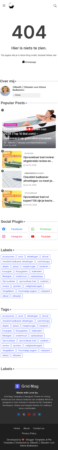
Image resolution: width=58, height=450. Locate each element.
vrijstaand (45, 291)
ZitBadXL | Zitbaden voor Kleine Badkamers (29, 88)
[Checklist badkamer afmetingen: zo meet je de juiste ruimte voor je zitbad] (12, 179)
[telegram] (39, 414)
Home (18, 95)
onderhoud (21, 276)
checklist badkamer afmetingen (17, 261)
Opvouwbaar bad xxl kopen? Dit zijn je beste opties (37, 199)
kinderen (44, 266)
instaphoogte (29, 266)
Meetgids (7, 276)
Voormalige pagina (27, 291)
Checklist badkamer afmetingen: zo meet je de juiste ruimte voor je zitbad (37, 179)
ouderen (44, 281)
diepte (5, 266)
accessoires (8, 256)
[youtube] (29, 414)
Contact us (38, 428)
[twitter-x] (24, 414)
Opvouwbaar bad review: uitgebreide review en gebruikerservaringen (38, 159)
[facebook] (19, 414)
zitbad (5, 296)
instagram (16, 236)
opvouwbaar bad (27, 281)
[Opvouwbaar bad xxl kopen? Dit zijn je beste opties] (12, 199)
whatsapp (45, 229)
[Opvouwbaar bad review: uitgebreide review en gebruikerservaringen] (12, 159)
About (26, 428)
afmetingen (32, 256)
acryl (20, 256)
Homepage (30, 62)
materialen (37, 271)
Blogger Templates (35, 439)
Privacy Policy (29, 433)
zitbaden (16, 296)
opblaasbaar (37, 276)
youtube (45, 236)
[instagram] (34, 414)
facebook (16, 229)
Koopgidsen (22, 271)
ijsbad (16, 266)
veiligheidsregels (33, 286)
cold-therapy (43, 261)
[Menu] (4, 6)
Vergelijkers (8, 291)
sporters (17, 286)
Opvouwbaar (8, 281)
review (5, 286)
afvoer (45, 256)
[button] (55, 6)
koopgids (7, 271)
